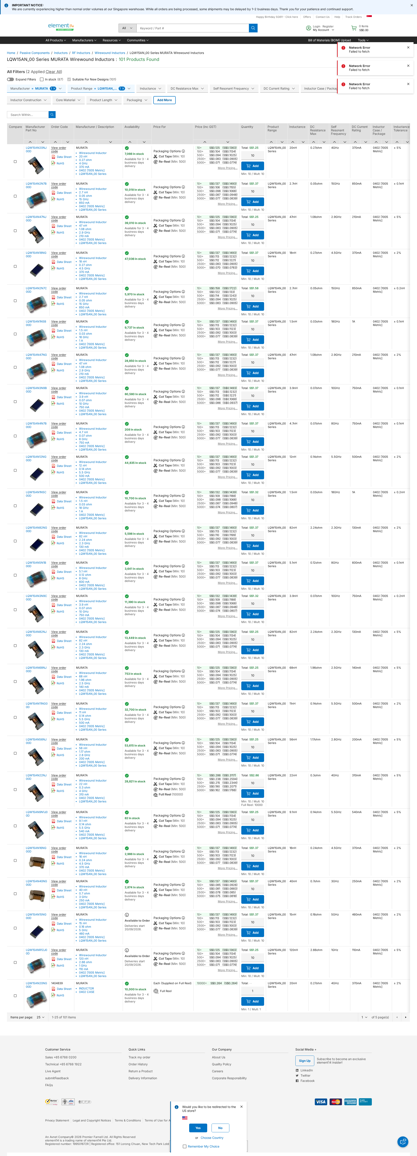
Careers (217, 1071)
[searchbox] (192, 28)
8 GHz (83, 439)
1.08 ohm (85, 229)
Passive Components (35, 53)
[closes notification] (412, 5)
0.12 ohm (85, 574)
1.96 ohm (85, 680)
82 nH (83, 536)
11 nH (82, 712)
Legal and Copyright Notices (92, 1120)
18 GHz (84, 337)
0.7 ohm (84, 893)
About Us (218, 1057)
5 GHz (83, 930)
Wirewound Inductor (93, 153)
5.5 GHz (84, 472)
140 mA (84, 686)
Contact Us (322, 16)
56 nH (83, 748)
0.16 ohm (85, 926)
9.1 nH (83, 820)
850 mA (84, 202)
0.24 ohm (85, 860)
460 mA (84, 933)
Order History (138, 1064)
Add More (164, 100)
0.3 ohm (84, 787)
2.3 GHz (84, 543)
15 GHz (84, 199)
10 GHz (84, 403)
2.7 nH (83, 192)
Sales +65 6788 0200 (60, 1057)
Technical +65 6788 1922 (63, 1064)
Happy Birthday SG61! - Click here (277, 16)
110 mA (83, 969)
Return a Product (141, 1071)
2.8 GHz (84, 755)
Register (328, 26)
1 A (81, 340)
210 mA (84, 236)
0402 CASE (86, 992)
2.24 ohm (85, 539)
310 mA (84, 794)
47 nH (83, 225)
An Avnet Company (58, 1137)
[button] (55, 40)
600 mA (84, 581)
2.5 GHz (84, 683)
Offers (307, 16)
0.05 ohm (85, 195)
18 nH (83, 261)
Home (11, 53)
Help (337, 16)
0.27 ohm (85, 160)
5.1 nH (83, 571)
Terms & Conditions (128, 1120)
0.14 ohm (85, 469)
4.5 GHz (84, 268)
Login (316, 26)
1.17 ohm (84, 751)
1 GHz (83, 965)
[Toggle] (10, 79)
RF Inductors (81, 53)
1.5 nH (83, 330)
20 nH (83, 156)
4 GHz (83, 163)
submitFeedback (57, 1078)
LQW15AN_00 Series (92, 173)
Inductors (61, 53)
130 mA (84, 546)
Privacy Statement (57, 1120)
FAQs (49, 1085)
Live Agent (53, 1071)
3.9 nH (83, 396)
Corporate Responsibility (229, 1078)
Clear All (53, 71)
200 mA (84, 758)
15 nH (83, 923)
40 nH (83, 890)
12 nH (83, 465)
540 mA (84, 831)
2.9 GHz (84, 232)
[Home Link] (61, 28)
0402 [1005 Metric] (92, 170)
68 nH (83, 676)
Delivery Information (143, 1078)
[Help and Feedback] (402, 1141)
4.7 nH (83, 432)
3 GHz (83, 897)
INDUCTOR (86, 988)
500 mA (84, 476)
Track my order (139, 1057)
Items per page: (21, 1017)
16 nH (83, 856)
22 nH (83, 784)
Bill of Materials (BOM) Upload (329, 40)
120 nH (83, 958)
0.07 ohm (85, 400)
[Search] (253, 28)
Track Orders (353, 16)
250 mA (84, 900)
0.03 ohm (85, 333)
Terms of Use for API (159, 1120)
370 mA (84, 167)
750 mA (84, 407)
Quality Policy (221, 1064)
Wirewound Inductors (110, 53)
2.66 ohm (85, 962)
